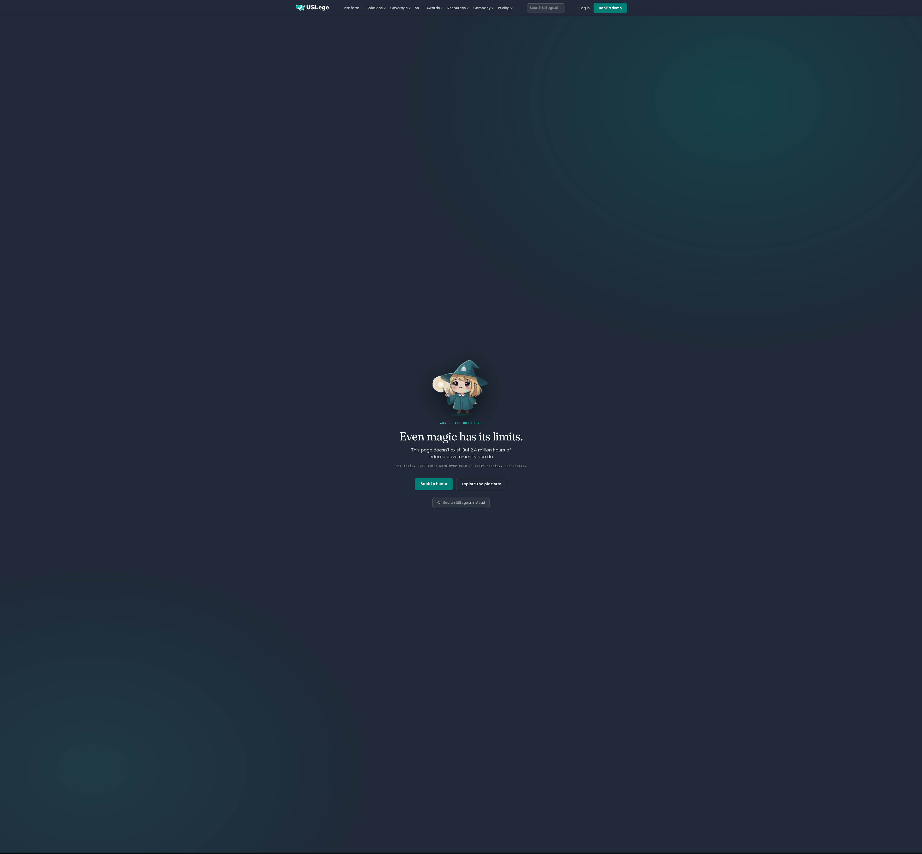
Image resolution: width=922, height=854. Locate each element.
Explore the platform (481, 483)
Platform (351, 8)
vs (417, 8)
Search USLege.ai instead (464, 502)
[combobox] (546, 7)
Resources (456, 8)
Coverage (399, 8)
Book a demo (610, 8)
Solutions (375, 8)
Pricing (504, 8)
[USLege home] (312, 8)
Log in (585, 8)
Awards (433, 8)
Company (482, 8)
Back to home (433, 483)
